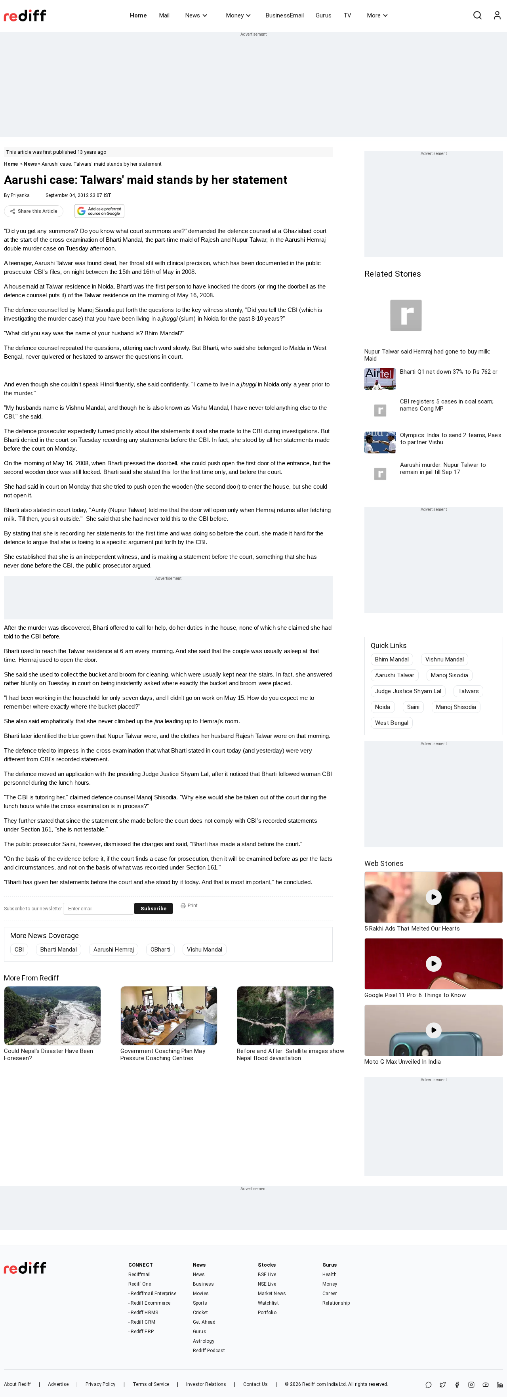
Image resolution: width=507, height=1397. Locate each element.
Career (329, 1293)
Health (329, 1274)
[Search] (477, 15)
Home (138, 15)
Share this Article (37, 211)
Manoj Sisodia (449, 675)
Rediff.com (314, 1384)
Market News (272, 1293)
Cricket (200, 1312)
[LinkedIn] (500, 1385)
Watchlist (268, 1303)
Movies (201, 1293)
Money (235, 15)
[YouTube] (485, 1385)
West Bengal (391, 722)
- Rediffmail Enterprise (152, 1293)
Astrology (203, 1341)
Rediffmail (139, 1274)
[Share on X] (443, 1385)
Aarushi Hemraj (113, 949)
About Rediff (17, 1384)
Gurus (324, 15)
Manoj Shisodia (456, 707)
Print (193, 905)
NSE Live (267, 1284)
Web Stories (384, 863)
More (374, 15)
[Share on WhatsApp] (428, 1385)
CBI (19, 949)
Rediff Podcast (209, 1350)
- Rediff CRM (141, 1322)
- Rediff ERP (141, 1331)
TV (347, 15)
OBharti (160, 949)
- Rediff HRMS (143, 1312)
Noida (383, 707)
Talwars (468, 691)
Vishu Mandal (204, 949)
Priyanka (20, 195)
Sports (200, 1303)
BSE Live (267, 1274)
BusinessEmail (285, 15)
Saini (413, 707)
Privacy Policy (100, 1384)
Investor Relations (206, 1384)
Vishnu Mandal (444, 659)
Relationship (336, 1303)
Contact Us (255, 1384)
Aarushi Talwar (394, 675)
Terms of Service (151, 1384)
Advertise (58, 1384)
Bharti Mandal (58, 949)
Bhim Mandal (392, 659)
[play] (434, 897)
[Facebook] (457, 1385)
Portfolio (267, 1312)
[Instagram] (471, 1385)
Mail (164, 15)
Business (203, 1284)
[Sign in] (497, 15)
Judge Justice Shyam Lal (408, 691)
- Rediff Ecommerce (149, 1303)
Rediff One (139, 1284)
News (192, 15)
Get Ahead (204, 1322)
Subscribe (153, 909)
